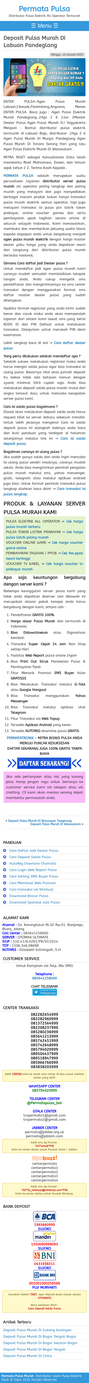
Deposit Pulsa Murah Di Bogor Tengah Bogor (39, 1336)
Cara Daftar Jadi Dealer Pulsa (33, 850)
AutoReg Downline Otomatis (32, 863)
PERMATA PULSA (18, 176)
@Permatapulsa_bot (44, 1103)
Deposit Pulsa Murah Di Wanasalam (55, 824)
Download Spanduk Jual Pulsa (34, 902)
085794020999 (44, 1090)
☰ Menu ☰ (44, 26)
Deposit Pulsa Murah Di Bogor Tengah (34, 1349)
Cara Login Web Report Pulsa (33, 870)
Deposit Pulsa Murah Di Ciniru (27, 1356)
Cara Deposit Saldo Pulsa (30, 857)
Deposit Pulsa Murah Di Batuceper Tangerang (40, 821)
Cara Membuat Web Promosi (32, 883)
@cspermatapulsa (44, 999)
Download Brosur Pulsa (28, 896)
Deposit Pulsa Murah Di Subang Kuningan (37, 1330)
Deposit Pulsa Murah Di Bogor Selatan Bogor (40, 1343)
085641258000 (44, 978)
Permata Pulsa (44, 8)
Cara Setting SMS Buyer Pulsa (33, 876)
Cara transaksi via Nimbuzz (31, 889)
